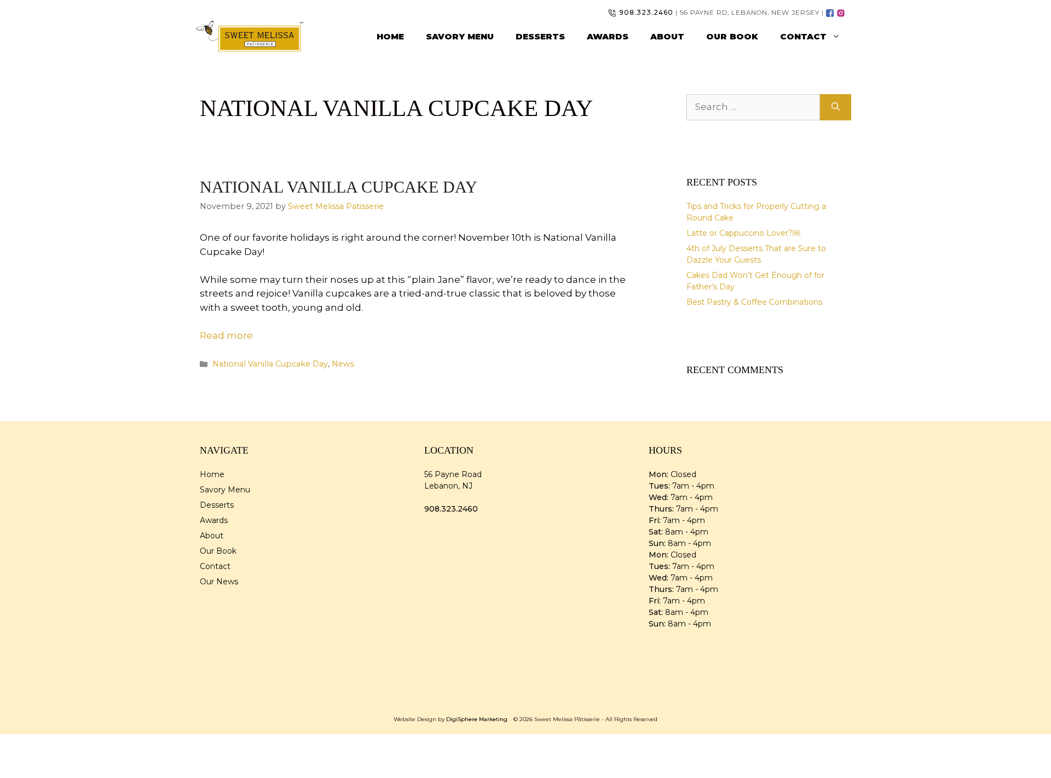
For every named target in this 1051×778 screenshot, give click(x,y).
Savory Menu (460, 36)
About (667, 36)
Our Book (732, 36)
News (343, 364)
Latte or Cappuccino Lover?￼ (743, 233)
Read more (226, 335)
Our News (219, 582)
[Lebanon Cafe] (830, 12)
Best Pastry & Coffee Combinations (754, 302)
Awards (607, 36)
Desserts (540, 36)
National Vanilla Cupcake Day (338, 187)
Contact (803, 36)
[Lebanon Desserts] (841, 12)
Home (390, 36)
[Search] (835, 107)
